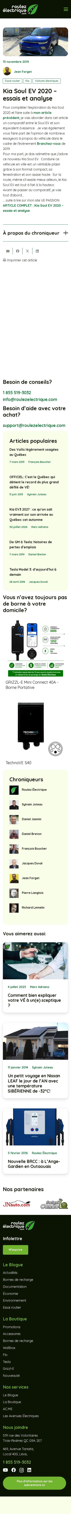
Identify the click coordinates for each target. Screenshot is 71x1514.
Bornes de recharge (18, 1280)
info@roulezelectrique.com (30, 399)
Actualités (10, 1273)
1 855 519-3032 (17, 392)
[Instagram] (21, 1470)
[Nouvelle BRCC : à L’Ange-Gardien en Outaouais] (35, 1141)
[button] (66, 9)
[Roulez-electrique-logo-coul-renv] (20, 9)
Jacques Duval (38, 581)
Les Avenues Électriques (21, 1416)
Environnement (14, 1300)
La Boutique (12, 1402)
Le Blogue (10, 1395)
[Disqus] (35, 314)
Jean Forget (23, 71)
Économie (10, 1293)
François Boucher (39, 462)
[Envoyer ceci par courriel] (8, 251)
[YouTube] (5, 1470)
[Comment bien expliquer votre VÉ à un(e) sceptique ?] (35, 977)
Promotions (11, 1327)
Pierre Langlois (32, 893)
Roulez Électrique (34, 789)
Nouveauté (11, 1375)
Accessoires (12, 1334)
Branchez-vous (49, 143)
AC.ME (7, 1409)
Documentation (15, 1286)
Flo (5, 1354)
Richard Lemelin (33, 907)
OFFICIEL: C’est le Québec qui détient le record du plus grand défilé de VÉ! (34, 482)
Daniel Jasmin (31, 819)
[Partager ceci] (18, 251)
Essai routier (12, 1307)
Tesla (7, 1361)
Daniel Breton (37, 554)
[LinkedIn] (29, 1470)
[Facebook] (13, 1470)
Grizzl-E (8, 1368)
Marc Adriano (39, 527)
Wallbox (9, 1347)
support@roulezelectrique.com (34, 425)
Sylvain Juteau (36, 494)
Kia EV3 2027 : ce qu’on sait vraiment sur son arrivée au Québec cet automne (31, 514)
